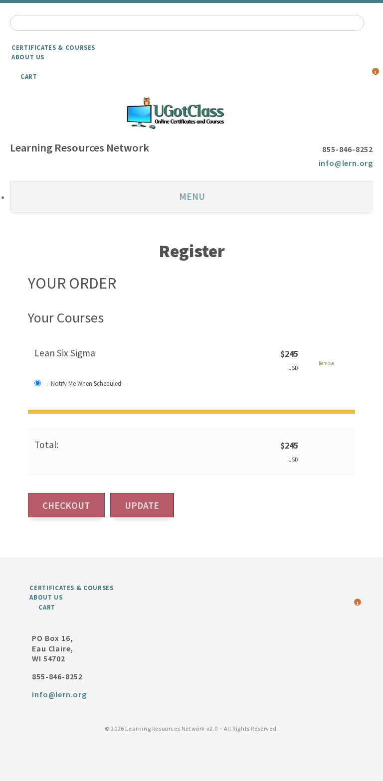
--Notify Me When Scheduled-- (86, 383)
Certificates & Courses (53, 47)
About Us (27, 57)
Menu (192, 196)
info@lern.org (346, 163)
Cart (28, 76)
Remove (326, 363)
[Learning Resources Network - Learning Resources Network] (191, 113)
